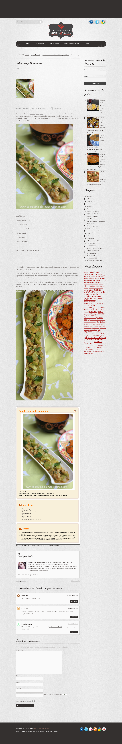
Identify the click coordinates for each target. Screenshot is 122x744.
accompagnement (94, 272)
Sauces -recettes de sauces (95, 248)
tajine (88, 348)
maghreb (101, 322)
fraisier (86, 309)
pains (94, 328)
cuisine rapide (28, 545)
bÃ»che (89, 282)
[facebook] (91, 22)
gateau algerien (95, 311)
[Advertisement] (34, 4)
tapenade (95, 347)
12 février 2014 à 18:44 (72, 595)
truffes (94, 349)
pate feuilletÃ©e (103, 328)
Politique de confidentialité (42, 729)
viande (93, 351)
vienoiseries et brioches (94, 260)
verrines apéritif (92, 258)
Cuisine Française (92, 216)
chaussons (96, 284)
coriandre (86, 288)
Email (86, 76)
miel (102, 324)
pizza (92, 330)
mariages (88, 324)
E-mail (18, 682)
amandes (95, 274)
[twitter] (97, 22)
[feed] (95, 728)
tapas (92, 347)
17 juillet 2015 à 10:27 (73, 608)
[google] (103, 22)
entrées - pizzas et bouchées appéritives (56, 55)
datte (102, 301)
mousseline (96, 326)
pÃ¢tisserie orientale (93, 339)
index (88, 228)
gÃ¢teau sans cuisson (90, 318)
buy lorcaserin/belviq (55, 627)
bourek (94, 280)
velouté (86, 351)
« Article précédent (21, 581)
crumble (101, 288)
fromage (90, 309)
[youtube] (104, 728)
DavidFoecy (25, 624)
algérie (18, 545)
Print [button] (75, 411)
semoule (90, 345)
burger (85, 282)
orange (90, 328)
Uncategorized (91, 255)
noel (100, 326)
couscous (92, 288)
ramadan (98, 341)
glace (96, 314)
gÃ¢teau (90, 316)
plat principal (91, 243)
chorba (93, 286)
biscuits (102, 278)
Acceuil (27, 55)
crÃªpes (91, 290)
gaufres (93, 313)
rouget (104, 341)
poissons (99, 332)
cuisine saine (35, 545)
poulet (102, 334)
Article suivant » (75, 581)
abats (85, 272)
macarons (91, 322)
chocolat (88, 286)
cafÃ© (92, 282)
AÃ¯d (102, 276)
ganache (86, 311)
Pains (88, 233)
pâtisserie (87, 342)
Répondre (74, 601)
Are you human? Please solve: (52, 694)
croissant (97, 288)
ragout (92, 341)
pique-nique (87, 330)
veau (97, 349)
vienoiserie (102, 351)
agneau (87, 274)
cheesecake (101, 284)
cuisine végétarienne (53, 545)
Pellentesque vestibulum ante (96, 241)
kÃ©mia (103, 320)
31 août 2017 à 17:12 (73, 624)
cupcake (98, 301)
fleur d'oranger (98, 307)
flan (93, 307)
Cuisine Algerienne (93, 211)
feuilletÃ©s (90, 307)
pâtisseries (90, 238)
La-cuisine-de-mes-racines (22, 729)
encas (95, 303)
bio (98, 278)
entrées (42, 545)
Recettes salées (40, 731)
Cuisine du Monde (92, 214)
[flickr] (91, 728)
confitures (90, 206)
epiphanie (99, 305)
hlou (100, 320)
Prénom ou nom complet (92, 70)
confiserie (102, 286)
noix (102, 326)
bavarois (91, 278)
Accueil (17, 731)
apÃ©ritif (97, 276)
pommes (86, 333)
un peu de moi (91, 253)
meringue (98, 324)
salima (24, 596)
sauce (104, 344)
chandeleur (87, 284)
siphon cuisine (95, 345)
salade (32, 114)
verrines (90, 351)
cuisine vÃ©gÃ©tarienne (90, 301)
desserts (89, 218)
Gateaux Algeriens (92, 226)
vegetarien (101, 349)
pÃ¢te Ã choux (100, 335)
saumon (86, 345)
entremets (86, 306)
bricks (98, 280)
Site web (18, 688)
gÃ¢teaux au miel (93, 320)
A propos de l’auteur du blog (28, 731)
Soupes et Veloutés (93, 250)
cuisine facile (95, 294)
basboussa (86, 278)
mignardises (88, 326)
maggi (95, 322)
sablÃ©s (89, 344)
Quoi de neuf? (35, 55)
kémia (46, 545)
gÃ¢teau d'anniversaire (99, 315)
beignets (89, 196)
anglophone (91, 276)
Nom (17, 676)
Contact (56, 731)
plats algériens (91, 246)
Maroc (22, 545)
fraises (103, 307)
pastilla (97, 328)
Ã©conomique (88, 353)
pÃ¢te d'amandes (87, 335)
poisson (93, 331)
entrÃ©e (93, 305)
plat (95, 330)
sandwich (99, 344)
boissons (89, 199)
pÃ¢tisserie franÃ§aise (95, 337)
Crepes (89, 209)
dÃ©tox (92, 303)
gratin (85, 316)
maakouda (86, 322)
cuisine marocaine (90, 298)
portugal (97, 333)
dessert (87, 303)
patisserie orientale (93, 236)
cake (96, 282)
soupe (100, 346)
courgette (39, 114)
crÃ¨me (86, 290)
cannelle (99, 282)
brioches (103, 280)
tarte (99, 348)
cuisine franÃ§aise (92, 296)
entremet (100, 304)
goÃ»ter (101, 314)
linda (22, 69)
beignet (95, 278)
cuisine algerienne (92, 290)
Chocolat (89, 201)
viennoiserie (97, 351)
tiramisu (90, 349)
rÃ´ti (85, 343)
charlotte (92, 284)
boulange (90, 280)
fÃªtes (95, 309)
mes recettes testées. (93, 231)
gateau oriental (88, 314)
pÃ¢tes (94, 335)
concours (90, 204)
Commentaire (20, 650)
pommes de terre (92, 333)
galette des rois (101, 309)
